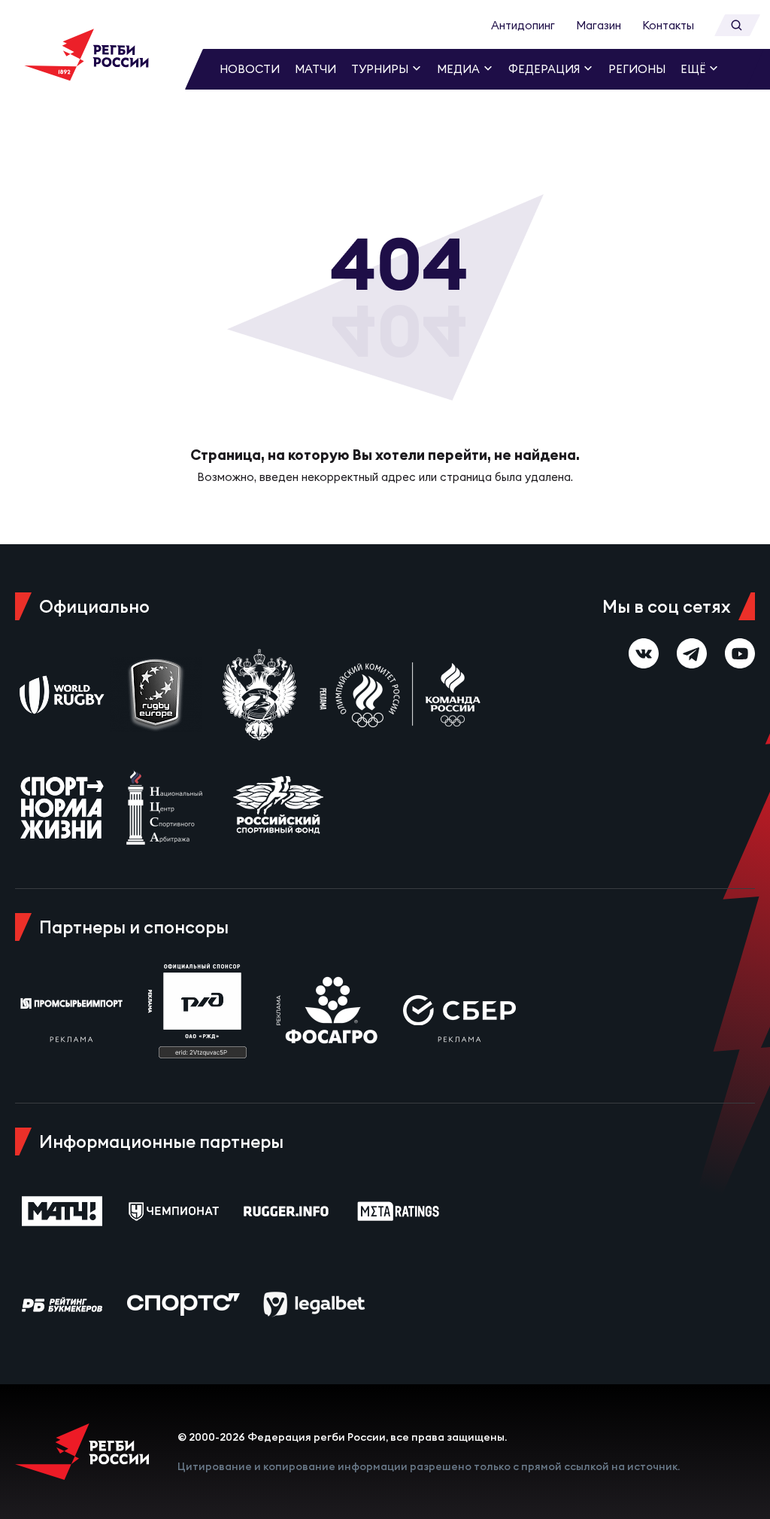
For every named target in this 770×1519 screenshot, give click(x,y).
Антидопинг (523, 25)
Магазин (598, 25)
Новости (250, 69)
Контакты (668, 25)
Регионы (636, 69)
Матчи (315, 69)
